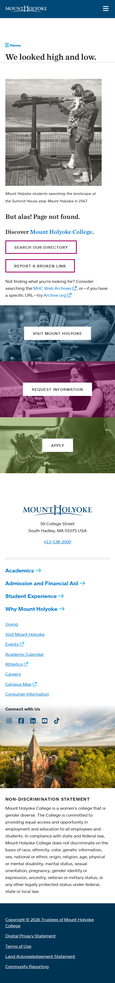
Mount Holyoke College (61, 231)
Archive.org (55, 295)
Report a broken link (40, 266)
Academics (19, 570)
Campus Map (18, 684)
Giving (11, 624)
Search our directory (41, 247)
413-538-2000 (57, 541)
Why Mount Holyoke (31, 608)
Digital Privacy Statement (30, 935)
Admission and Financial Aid (41, 583)
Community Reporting (27, 966)
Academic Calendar (24, 654)
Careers (13, 674)
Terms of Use (18, 946)
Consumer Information (27, 694)
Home (15, 45)
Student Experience (31, 596)
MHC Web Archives (52, 288)
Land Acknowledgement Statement (40, 956)
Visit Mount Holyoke (25, 634)
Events (12, 644)
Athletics (14, 664)
